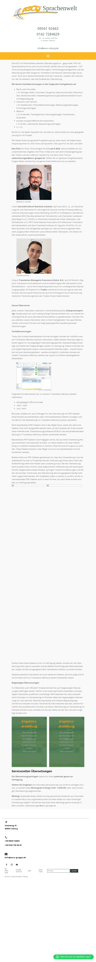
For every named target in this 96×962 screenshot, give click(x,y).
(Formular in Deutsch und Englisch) (67, 759)
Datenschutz (19, 871)
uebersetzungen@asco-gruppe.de (28, 158)
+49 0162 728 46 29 (13, 845)
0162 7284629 (48, 34)
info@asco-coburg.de (48, 48)
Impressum (7, 871)
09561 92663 (48, 28)
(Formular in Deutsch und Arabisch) (29, 759)
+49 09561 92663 (12, 841)
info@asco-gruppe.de (15, 857)
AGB (29, 871)
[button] (73, 957)
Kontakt (41, 871)
